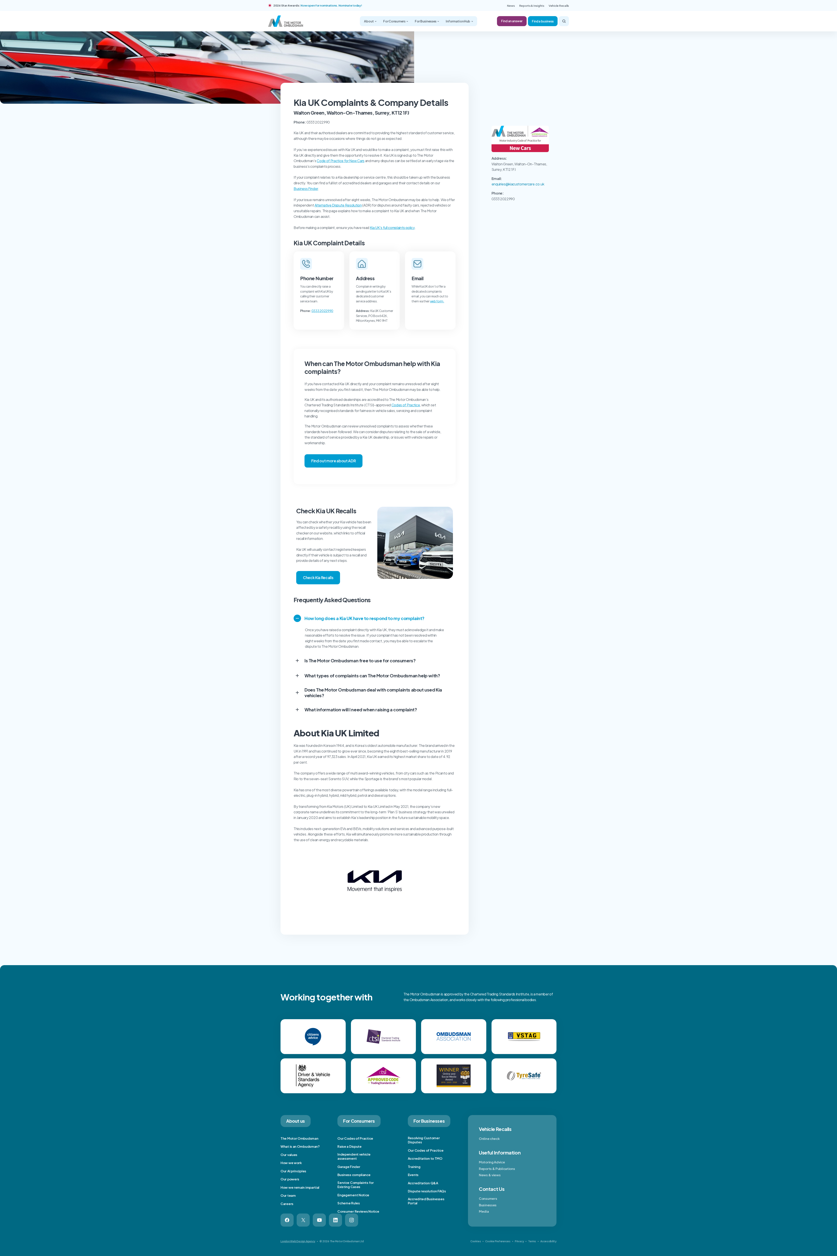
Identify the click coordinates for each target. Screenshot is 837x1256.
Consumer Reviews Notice (358, 1211)
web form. (437, 301)
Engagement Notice (353, 1195)
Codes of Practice (405, 405)
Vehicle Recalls (559, 5)
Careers (287, 1204)
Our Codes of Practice (355, 1138)
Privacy (519, 1241)
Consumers (488, 1198)
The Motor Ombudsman (299, 1138)
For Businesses (426, 21)
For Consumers (394, 21)
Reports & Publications (497, 1168)
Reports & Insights (531, 5)
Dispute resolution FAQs (427, 1191)
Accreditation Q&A (423, 1183)
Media (484, 1211)
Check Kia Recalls (318, 577)
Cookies (475, 1241)
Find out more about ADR (333, 460)
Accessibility (548, 1241)
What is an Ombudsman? (300, 1146)
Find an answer (511, 21)
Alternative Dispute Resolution (338, 205)
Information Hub (458, 21)
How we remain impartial (300, 1187)
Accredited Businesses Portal (426, 1201)
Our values (289, 1155)
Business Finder (306, 188)
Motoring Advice (492, 1162)
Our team (288, 1195)
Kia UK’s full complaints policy (392, 227)
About (369, 21)
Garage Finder (348, 1166)
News (511, 5)
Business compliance (353, 1175)
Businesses (488, 1205)
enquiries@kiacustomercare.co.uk (518, 184)
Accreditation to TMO (425, 1158)
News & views (489, 1175)
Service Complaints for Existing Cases (355, 1184)
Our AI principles (293, 1171)
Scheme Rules (348, 1203)
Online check (489, 1138)
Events (413, 1175)
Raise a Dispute (349, 1146)
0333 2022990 (322, 311)
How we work (291, 1163)
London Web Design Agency (298, 1241)
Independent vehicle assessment (353, 1156)
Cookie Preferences (497, 1241)
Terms (532, 1241)
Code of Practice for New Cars (340, 160)
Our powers (290, 1179)
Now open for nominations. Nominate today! (331, 5)
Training (414, 1166)
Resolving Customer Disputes (424, 1140)
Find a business (543, 21)
